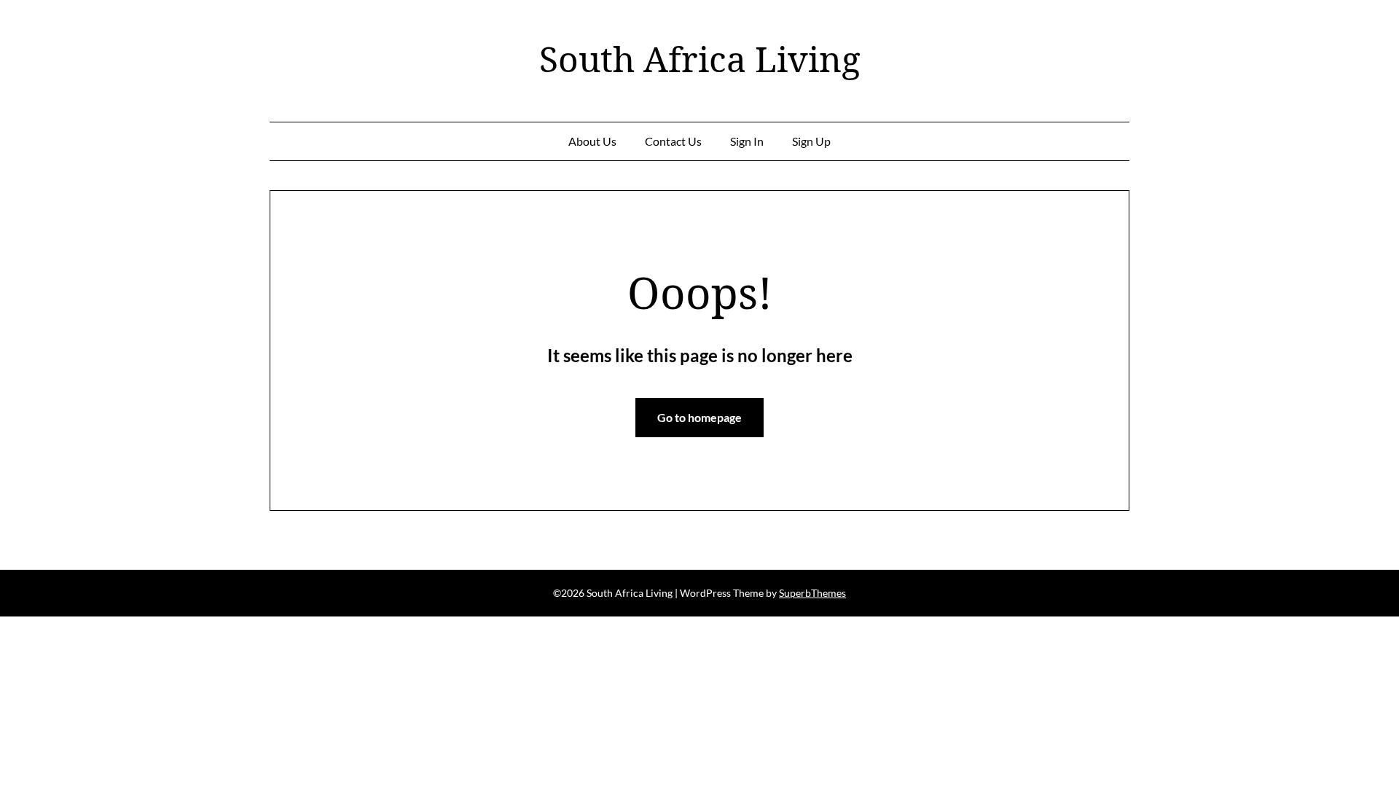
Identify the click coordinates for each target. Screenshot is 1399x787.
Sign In (747, 141)
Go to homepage (699, 417)
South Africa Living (700, 59)
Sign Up (811, 141)
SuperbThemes (812, 593)
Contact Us (673, 141)
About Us (592, 141)
